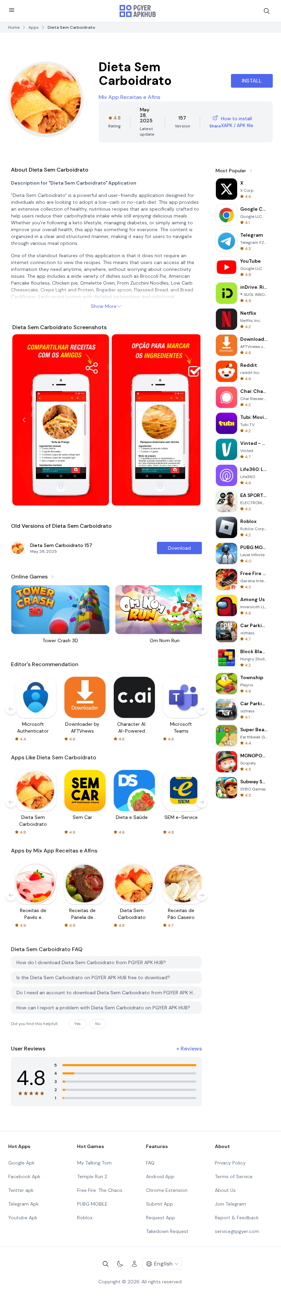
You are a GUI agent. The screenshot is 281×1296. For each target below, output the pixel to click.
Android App (160, 1176)
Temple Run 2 (92, 1176)
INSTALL (252, 80)
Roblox (85, 1217)
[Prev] (24, 420)
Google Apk (21, 1163)
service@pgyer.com (237, 1231)
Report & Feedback (237, 1217)
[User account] (134, 1264)
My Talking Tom (94, 1163)
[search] (266, 11)
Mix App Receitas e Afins (129, 97)
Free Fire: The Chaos (99, 1190)
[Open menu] (11, 10)
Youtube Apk (22, 1217)
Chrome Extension (166, 1190)
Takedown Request (167, 1231)
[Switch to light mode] (120, 1264)
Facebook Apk (24, 1176)
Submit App (159, 1204)
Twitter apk (21, 1190)
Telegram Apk (23, 1204)
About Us (225, 1190)
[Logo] (138, 11)
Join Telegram (230, 1204)
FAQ (150, 1163)
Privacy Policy (230, 1163)
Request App (160, 1217)
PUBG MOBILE (92, 1204)
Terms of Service (234, 1176)
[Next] (189, 420)
